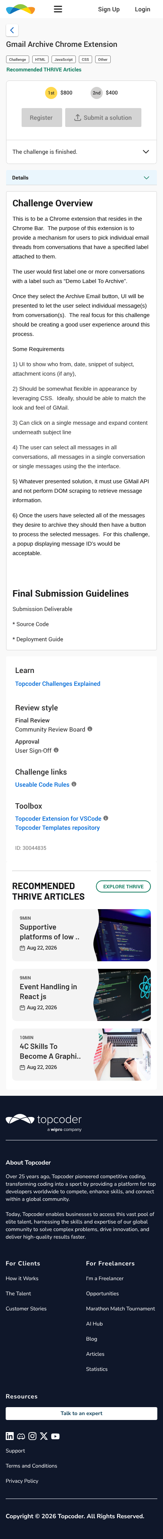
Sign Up (109, 9)
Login (142, 9)
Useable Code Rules (42, 784)
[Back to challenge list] (12, 30)
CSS (85, 59)
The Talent (18, 1293)
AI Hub (94, 1323)
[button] (58, 9)
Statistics (97, 1369)
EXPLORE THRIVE (123, 886)
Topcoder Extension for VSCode (58, 818)
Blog (91, 1339)
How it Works (22, 1278)
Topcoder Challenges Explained (57, 683)
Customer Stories (26, 1308)
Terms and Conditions (31, 1465)
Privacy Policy (22, 1481)
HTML (40, 59)
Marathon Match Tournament (120, 1308)
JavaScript (64, 59)
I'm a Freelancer (105, 1278)
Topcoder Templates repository (57, 827)
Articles (95, 1354)
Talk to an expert (81, 1413)
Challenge (17, 59)
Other (103, 59)
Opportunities (102, 1293)
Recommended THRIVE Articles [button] (44, 69)
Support (15, 1450)
